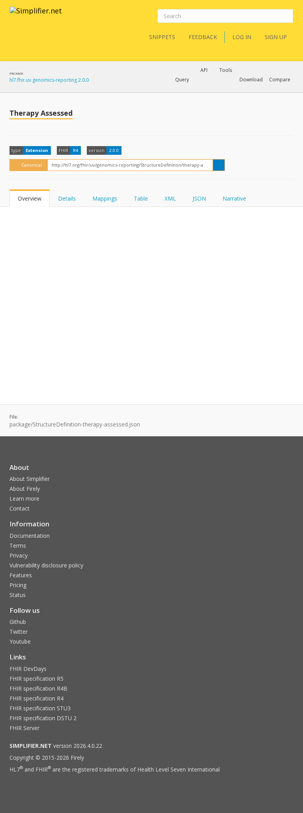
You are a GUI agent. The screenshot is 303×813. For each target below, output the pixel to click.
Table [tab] (141, 198)
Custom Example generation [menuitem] (190, 90)
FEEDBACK (203, 37)
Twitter (18, 631)
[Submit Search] (286, 16)
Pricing (17, 585)
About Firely (24, 488)
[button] (182, 79)
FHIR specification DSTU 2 (43, 718)
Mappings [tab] (104, 198)
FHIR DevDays (28, 668)
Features (20, 575)
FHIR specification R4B (38, 688)
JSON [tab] (199, 198)
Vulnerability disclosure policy (46, 565)
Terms (17, 545)
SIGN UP (276, 37)
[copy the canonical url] (219, 165)
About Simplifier (29, 479)
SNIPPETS (162, 37)
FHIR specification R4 (36, 698)
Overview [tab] (29, 198)
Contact (19, 508)
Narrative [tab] (234, 198)
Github (17, 621)
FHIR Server (24, 728)
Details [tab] (67, 198)
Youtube (20, 641)
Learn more (24, 498)
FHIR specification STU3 (40, 708)
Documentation (29, 535)
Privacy (18, 555)
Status (17, 595)
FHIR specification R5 (36, 678)
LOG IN (241, 37)
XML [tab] (170, 198)
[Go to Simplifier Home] (36, 16)
